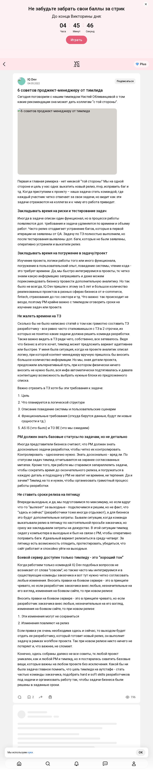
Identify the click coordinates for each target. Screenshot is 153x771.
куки (30, 752)
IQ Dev (31, 79)
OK (141, 752)
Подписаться (125, 81)
